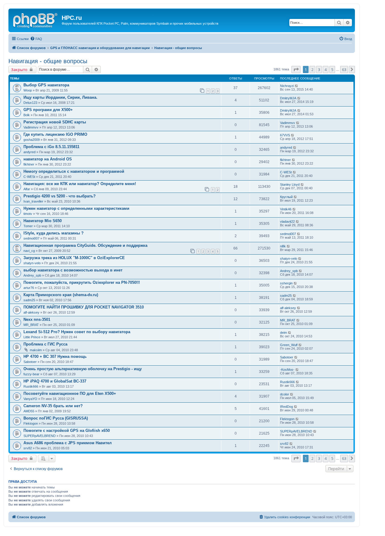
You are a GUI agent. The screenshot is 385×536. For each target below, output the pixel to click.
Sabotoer (30, 362)
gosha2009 (31, 139)
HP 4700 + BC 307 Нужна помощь (55, 356)
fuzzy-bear (31, 374)
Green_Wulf (288, 345)
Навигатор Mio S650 (42, 220)
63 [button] (344, 69)
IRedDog (286, 406)
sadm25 (29, 300)
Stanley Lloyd (290, 184)
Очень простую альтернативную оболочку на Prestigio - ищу (82, 369)
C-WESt (29, 176)
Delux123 (30, 102)
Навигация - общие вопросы (47, 61)
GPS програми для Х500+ (48, 109)
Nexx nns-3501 (36, 319)
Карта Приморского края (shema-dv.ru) (60, 295)
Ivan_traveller (33, 201)
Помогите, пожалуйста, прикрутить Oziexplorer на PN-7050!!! (81, 282)
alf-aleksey (31, 312)
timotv (27, 213)
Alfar (26, 189)
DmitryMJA (288, 98)
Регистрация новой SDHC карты (54, 122)
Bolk (26, 115)
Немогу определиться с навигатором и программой (73, 171)
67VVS (285, 135)
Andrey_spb (32, 275)
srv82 (27, 448)
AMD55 (28, 411)
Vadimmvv (30, 127)
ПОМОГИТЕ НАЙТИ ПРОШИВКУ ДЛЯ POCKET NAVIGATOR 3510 (83, 307)
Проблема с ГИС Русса (45, 344)
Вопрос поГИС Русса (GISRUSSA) (55, 418)
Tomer (28, 226)
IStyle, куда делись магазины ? (53, 233)
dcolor (284, 394)
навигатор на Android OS (47, 159)
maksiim (36, 350)
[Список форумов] (36, 19)
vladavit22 (287, 221)
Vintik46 (285, 209)
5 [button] (332, 69)
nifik (283, 246)
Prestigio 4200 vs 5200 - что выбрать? (59, 196)
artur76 (28, 288)
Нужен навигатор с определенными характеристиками (76, 208)
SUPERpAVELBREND (39, 436)
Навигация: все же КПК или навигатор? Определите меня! (79, 183)
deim (283, 332)
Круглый (286, 197)
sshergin (286, 283)
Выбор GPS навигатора (46, 85)
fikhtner (28, 164)
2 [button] (312, 69)
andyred (29, 152)
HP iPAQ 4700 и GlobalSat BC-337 (54, 381)
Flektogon (30, 423)
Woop (27, 90)
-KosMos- (287, 369)
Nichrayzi (287, 86)
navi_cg (29, 251)
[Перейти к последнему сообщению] (297, 86)
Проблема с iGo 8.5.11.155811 (51, 146)
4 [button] (326, 69)
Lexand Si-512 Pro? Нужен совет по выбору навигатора (76, 332)
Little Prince (31, 337)
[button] (295, 69)
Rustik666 (30, 386)
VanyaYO (30, 399)
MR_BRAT (31, 325)
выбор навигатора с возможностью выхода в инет (72, 270)
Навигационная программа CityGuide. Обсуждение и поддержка (85, 245)
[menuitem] (36, 38)
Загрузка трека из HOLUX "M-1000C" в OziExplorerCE (74, 258)
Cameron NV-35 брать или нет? (53, 406)
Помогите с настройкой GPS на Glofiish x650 (66, 430)
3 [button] (319, 69)
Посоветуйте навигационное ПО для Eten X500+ (69, 393)
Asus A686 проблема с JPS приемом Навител (67, 443)
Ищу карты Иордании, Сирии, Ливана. (60, 97)
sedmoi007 (31, 238)
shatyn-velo (32, 263)
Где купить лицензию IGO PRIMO (55, 134)
